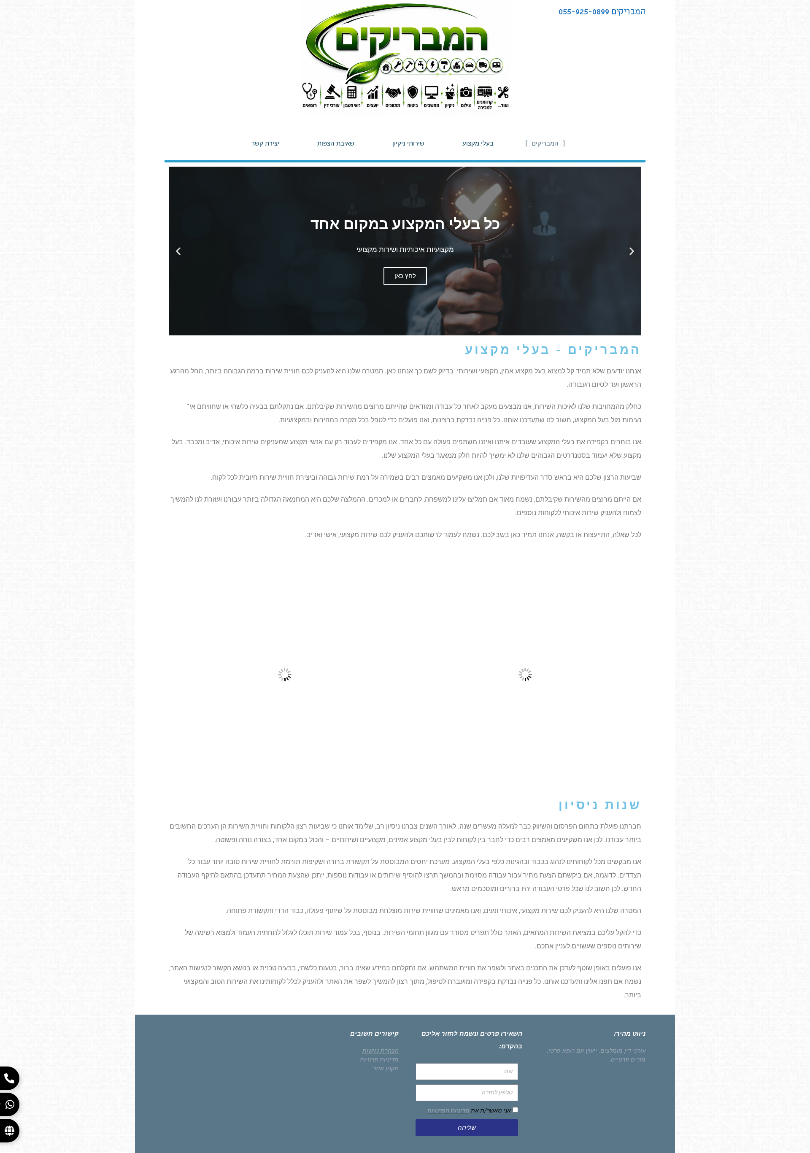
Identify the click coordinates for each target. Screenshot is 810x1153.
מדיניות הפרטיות (448, 1110)
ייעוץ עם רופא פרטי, (572, 1050)
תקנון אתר (386, 1068)
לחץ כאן (405, 276)
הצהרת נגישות (380, 1050)
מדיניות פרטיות (379, 1059)
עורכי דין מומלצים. (622, 1050)
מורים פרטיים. (627, 1059)
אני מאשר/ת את (469, 1110)
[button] (631, 251)
